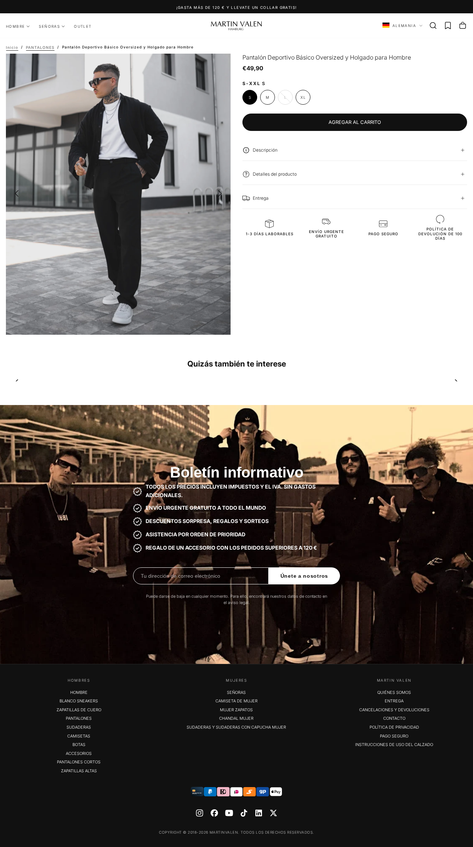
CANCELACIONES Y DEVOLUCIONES (394, 709)
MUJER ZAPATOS (236, 709)
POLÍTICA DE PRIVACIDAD (394, 727)
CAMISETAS (78, 736)
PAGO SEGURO (394, 736)
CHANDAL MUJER (236, 718)
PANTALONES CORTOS (79, 762)
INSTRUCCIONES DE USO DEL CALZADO (394, 744)
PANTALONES (79, 718)
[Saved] (447, 25)
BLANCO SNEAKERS (78, 700)
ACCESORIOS (79, 753)
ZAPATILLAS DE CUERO (79, 709)
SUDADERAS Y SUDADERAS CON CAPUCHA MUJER (236, 727)
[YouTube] (229, 813)
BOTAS (78, 744)
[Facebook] (214, 813)
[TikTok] (243, 813)
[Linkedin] (258, 813)
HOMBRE (15, 26)
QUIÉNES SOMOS (394, 692)
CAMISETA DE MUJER (236, 700)
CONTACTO (394, 718)
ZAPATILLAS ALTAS (79, 770)
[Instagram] (199, 813)
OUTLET (82, 26)
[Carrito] (462, 25)
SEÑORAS (49, 26)
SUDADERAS (79, 727)
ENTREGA (394, 700)
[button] (433, 25)
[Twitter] (273, 813)
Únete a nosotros (304, 576)
